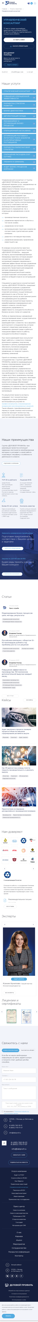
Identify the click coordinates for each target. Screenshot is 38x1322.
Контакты (19, 1256)
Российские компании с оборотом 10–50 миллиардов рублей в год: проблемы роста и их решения (18, 643)
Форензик (5, 737)
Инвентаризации (19, 1196)
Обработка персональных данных (19, 1290)
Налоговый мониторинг (19, 1193)
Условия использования (19, 1293)
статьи (30, 72)
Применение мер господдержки (19, 1199)
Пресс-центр (19, 1206)
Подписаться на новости (19, 1162)
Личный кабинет (16, 1264)
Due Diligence (19, 1181)
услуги (4, 72)
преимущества (17, 72)
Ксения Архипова (11, 983)
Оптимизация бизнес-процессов (12, 621)
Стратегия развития (9, 651)
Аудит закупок (23, 737)
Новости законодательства (19, 1213)
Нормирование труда (9, 687)
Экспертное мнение (27, 648)
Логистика (6, 776)
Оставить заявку (19, 39)
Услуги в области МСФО (19, 1178)
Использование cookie (19, 1299)
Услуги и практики (16, 9)
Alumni (19, 1240)
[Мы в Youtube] (17, 1276)
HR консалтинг (23, 776)
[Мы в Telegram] (12, 1276)
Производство (7, 815)
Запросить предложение (12, 548)
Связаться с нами (19, 1155)
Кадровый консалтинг (9, 778)
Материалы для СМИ (19, 1225)
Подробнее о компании (11, 463)
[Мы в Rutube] (21, 1276)
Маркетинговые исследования (22, 815)
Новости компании (19, 1210)
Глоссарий (19, 1222)
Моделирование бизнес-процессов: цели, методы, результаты (17, 614)
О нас (19, 1232)
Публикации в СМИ (19, 1216)
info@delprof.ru (15, 1133)
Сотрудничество (19, 1248)
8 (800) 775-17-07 (16, 1127)
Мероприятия (19, 1244)
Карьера (19, 1236)
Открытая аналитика (19, 1219)
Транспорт (14, 737)
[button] (5, 869)
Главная (4, 9)
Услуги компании (19, 1171)
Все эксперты (9, 992)
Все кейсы (29, 700)
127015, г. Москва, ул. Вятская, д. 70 (17, 1270)
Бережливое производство (11, 680)
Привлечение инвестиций (19, 1184)
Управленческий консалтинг (11, 619)
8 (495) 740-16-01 (15, 1125)
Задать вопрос (12, 64)
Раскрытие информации (19, 1252)
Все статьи (10, 695)
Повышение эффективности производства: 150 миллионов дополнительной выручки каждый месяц (17, 673)
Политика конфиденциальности (19, 1296)
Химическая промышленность (11, 817)
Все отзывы (10, 906)
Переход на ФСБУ (19, 1190)
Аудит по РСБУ (19, 1175)
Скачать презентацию (20, 46)
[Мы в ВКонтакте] (7, 1276)
